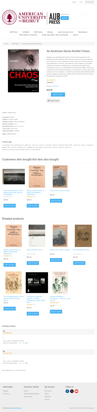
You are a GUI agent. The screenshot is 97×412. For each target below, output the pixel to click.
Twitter (72, 391)
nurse (12, 147)
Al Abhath (25, 32)
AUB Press (13, 32)
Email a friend (54, 100)
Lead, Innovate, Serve (65, 32)
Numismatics (82, 32)
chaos (41, 145)
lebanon (4, 147)
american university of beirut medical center (15, 149)
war (54, 147)
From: (5, 341)
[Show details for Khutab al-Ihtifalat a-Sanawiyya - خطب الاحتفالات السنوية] (60, 282)
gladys (27, 145)
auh (82, 145)
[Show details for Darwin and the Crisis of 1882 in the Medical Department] (37, 176)
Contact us (6, 393)
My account (48, 391)
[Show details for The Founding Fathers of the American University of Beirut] (14, 282)
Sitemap (5, 391)
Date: (9, 341)
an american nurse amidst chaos (12, 145)
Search (64, 18)
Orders (47, 393)
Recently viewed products (31, 393)
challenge (30, 147)
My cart (47, 399)
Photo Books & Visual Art (28, 35)
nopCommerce (16, 408)
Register (74, 2)
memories (47, 147)
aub (47, 145)
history (38, 147)
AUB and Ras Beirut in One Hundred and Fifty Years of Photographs (13, 192)
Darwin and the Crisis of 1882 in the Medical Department (35, 192)
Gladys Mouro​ (12, 112)
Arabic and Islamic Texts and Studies (55, 35)
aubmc (67, 147)
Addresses (48, 396)
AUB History (38, 32)
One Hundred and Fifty (81, 250)
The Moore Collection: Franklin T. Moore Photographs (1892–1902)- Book (36, 299)
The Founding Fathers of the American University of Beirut (13, 298)
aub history (34, 149)
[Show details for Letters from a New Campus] (60, 176)
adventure (21, 147)
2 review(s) (50, 82)
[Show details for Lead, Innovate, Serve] (37, 236)
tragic (60, 147)
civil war (75, 145)
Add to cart (58, 94)
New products (28, 396)
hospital (89, 145)
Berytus (50, 32)
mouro (34, 145)
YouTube (76, 391)
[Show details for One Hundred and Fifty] (83, 236)
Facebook (67, 391)
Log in (81, 2)
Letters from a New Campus (60, 190)
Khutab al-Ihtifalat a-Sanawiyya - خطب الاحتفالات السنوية (60, 298)
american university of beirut (60, 145)
